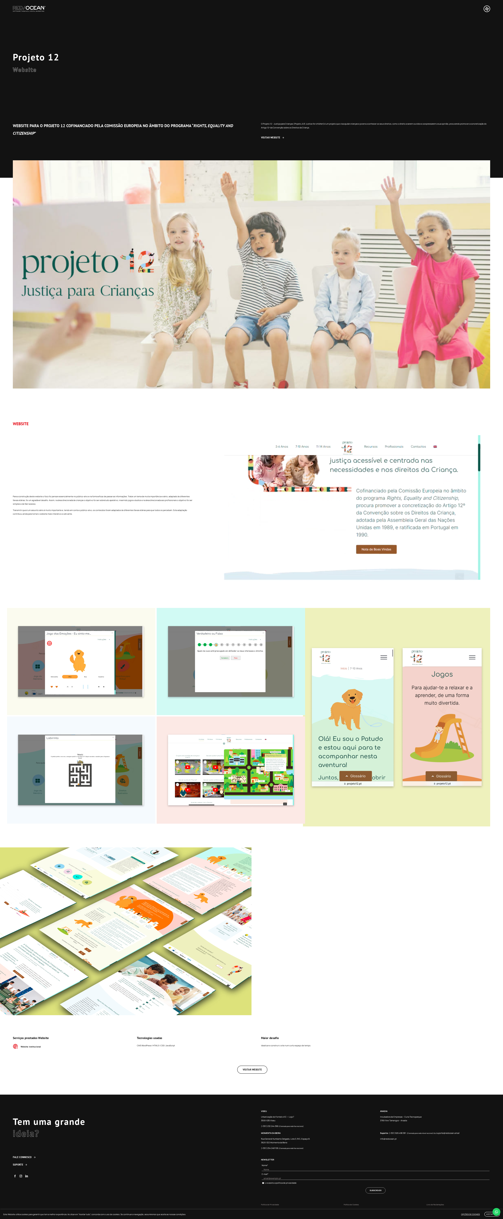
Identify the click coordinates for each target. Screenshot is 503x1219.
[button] (496, 1212)
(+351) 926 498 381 (397, 1133)
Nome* (265, 1165)
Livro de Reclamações (435, 1204)
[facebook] (15, 1176)
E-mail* (265, 1174)
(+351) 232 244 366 (270, 1126)
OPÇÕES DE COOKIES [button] (470, 1214)
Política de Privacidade (270, 1204)
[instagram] (21, 1176)
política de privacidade (286, 1183)
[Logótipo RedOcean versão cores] (29, 7)
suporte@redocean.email (448, 1133)
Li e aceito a (280, 1183)
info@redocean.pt (388, 1138)
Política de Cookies (351, 1204)
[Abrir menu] (485, 9)
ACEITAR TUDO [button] (492, 1214)
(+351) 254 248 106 (270, 1148)
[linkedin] (26, 1176)
